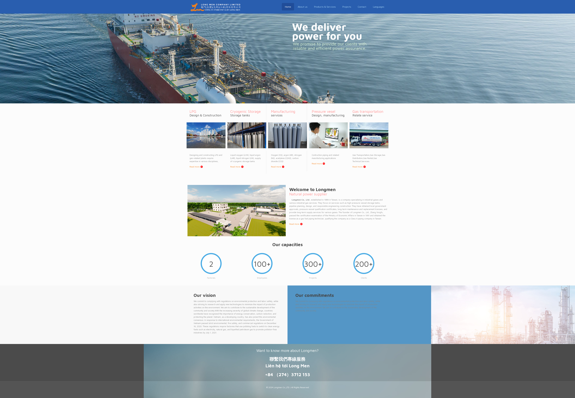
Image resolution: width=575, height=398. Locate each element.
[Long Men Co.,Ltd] (215, 6)
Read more (195, 166)
